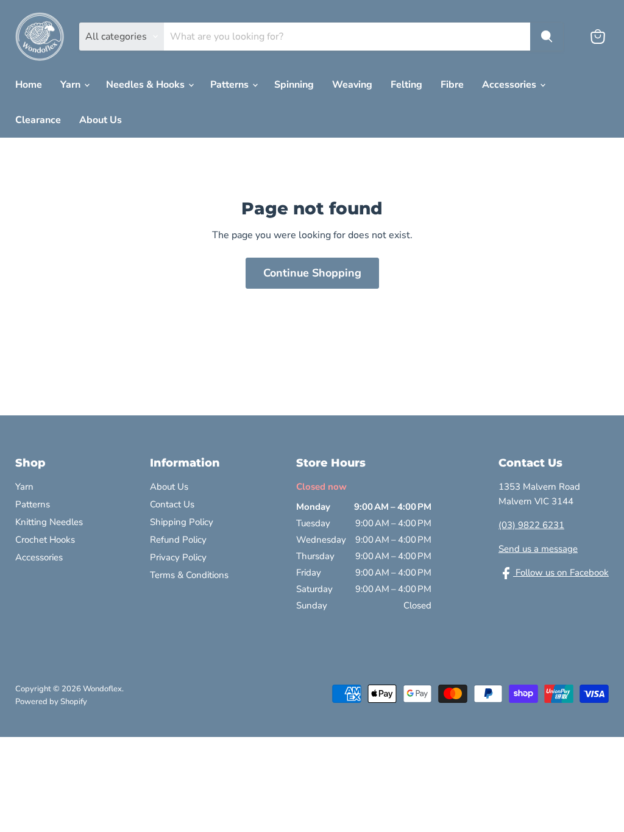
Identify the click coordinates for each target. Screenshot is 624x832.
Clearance (38, 120)
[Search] (546, 37)
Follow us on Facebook (561, 572)
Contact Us (172, 504)
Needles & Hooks (146, 84)
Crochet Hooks (45, 540)
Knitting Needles (49, 522)
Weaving (352, 84)
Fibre (452, 84)
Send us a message (538, 549)
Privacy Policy (178, 557)
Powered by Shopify (51, 701)
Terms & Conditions (189, 575)
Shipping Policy (181, 522)
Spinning (294, 84)
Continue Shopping (312, 273)
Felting (406, 84)
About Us (100, 120)
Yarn (71, 84)
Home (28, 84)
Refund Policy (178, 540)
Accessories (510, 84)
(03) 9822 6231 (531, 525)
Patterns (230, 84)
